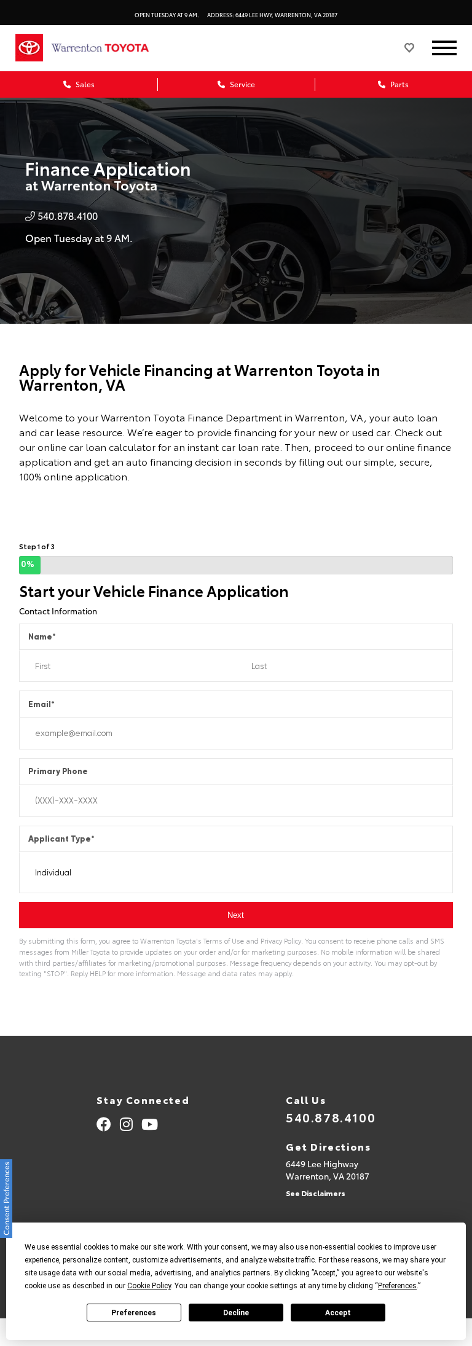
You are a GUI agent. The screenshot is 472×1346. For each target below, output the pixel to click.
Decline (236, 1313)
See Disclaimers (315, 1193)
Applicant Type (61, 839)
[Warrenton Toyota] (112, 48)
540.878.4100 (331, 1117)
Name (42, 637)
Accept (338, 1313)
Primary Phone (58, 771)
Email (41, 704)
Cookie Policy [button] (149, 1285)
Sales (84, 84)
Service (241, 84)
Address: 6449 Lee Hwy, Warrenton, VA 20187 (272, 14)
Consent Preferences (6, 1198)
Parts (398, 84)
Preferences (133, 1313)
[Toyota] (29, 48)
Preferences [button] (397, 1285)
